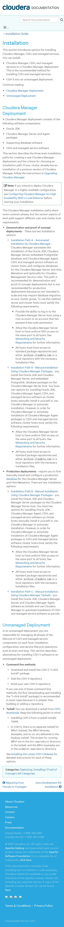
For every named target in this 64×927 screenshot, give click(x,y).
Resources (11, 806)
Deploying (26, 769)
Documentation (14, 827)
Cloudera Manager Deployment (25, 90)
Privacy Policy (43, 905)
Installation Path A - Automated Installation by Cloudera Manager (31, 242)
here (7, 890)
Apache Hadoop (14, 848)
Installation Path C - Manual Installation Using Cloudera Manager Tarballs (34, 593)
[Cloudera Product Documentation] (17, 8)
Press (8, 822)
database (11, 479)
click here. (26, 860)
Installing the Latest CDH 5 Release (32, 754)
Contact (10, 812)
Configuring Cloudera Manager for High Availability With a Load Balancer (30, 196)
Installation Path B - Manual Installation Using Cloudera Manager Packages (34, 369)
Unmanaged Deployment (21, 95)
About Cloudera (14, 801)
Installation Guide (17, 33)
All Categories (26, 773)
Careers (9, 817)
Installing (39, 769)
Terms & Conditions (18, 905)
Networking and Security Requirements (30, 340)
